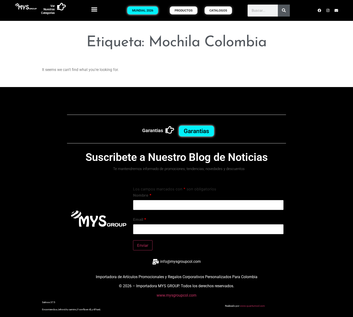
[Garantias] (169, 130)
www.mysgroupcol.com (176, 295)
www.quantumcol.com (252, 306)
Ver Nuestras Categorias (48, 9)
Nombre (142, 195)
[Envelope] (336, 10)
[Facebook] (319, 10)
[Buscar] (284, 11)
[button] (94, 9)
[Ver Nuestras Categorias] (61, 6)
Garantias (152, 130)
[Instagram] (328, 10)
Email (139, 219)
